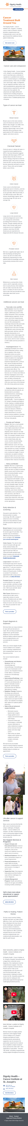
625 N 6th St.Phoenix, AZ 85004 (10, 1086)
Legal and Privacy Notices (14, 1118)
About (11, 1116)
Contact (16, 1116)
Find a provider (9, 611)
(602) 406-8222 (9, 1088)
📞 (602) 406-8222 (18, 9)
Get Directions (9, 1092)
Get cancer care (9, 43)
